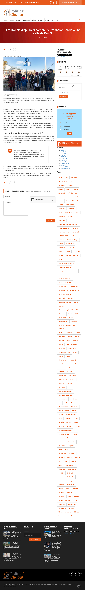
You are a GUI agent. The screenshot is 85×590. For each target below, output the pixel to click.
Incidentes (62, 368)
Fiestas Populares (71, 344)
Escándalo (62, 336)
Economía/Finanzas (65, 302)
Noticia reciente (71, 414)
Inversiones (72, 375)
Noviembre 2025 (65, 165)
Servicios (61, 473)
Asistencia (62, 197)
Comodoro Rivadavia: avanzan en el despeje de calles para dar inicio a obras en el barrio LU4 (11, 546)
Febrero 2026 (64, 160)
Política (33, 20)
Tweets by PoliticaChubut (64, 57)
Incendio (74, 364)
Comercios (75, 228)
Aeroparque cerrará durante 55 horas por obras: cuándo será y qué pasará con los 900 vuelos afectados (52, 534)
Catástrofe (62, 208)
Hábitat (68, 356)
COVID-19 (71, 247)
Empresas (74, 321)
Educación (62, 306)
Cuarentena (76, 251)
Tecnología (69, 481)
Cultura (61, 255)
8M (67, 177)
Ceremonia (68, 212)
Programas (62, 446)
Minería (73, 403)
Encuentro (69, 333)
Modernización (63, 407)
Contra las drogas (72, 240)
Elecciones (62, 314)
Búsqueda (75, 201)
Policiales (69, 426)
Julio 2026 (63, 152)
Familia (77, 336)
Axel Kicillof (67, 122)
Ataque (70, 197)
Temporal (61, 485)
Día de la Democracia (65, 279)
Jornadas (72, 379)
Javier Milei (66, 129)
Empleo (71, 318)
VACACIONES (72, 504)
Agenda (61, 189)
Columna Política (64, 228)
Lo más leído (74, 399)
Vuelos (61, 516)
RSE (60, 461)
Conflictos (74, 236)
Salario (66, 461)
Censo (61, 212)
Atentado (77, 197)
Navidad (61, 414)
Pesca (76, 422)
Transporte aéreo (73, 496)
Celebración (71, 208)
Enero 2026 (63, 162)
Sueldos (61, 481)
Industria (61, 372)
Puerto (61, 449)
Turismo (75, 500)
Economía (62, 290)
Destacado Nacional (65, 275)
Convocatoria (70, 244)
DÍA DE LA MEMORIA (65, 282)
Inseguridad (62, 375)
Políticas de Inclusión (65, 430)
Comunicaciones (64, 232)
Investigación (63, 379)
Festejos (75, 340)
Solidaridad (70, 477)
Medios (66, 403)
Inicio (5, 20)
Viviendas (76, 512)
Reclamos (62, 457)
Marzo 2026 (64, 158)
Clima (70, 216)
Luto (60, 403)
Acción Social (63, 181)
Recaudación (62, 453)
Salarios (73, 461)
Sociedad (41, 20)
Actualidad (62, 185)
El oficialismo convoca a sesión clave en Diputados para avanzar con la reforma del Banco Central (52, 558)
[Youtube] (56, 2)
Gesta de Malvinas (64, 352)
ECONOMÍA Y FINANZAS (66, 298)
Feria (68, 340)
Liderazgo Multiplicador (66, 395)
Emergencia (62, 318)
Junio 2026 (63, 153)
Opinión (76, 418)
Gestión (74, 352)
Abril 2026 (63, 157)
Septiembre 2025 (65, 168)
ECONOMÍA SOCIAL (73, 290)
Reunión (77, 457)
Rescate (69, 457)
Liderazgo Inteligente (65, 391)
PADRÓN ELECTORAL (65, 422)
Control (61, 244)
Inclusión (70, 368)
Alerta (67, 189)
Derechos (76, 255)
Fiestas (61, 344)
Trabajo (68, 488)
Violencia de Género (65, 512)
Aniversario (62, 193)
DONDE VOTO (74, 286)
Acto (71, 181)
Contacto (55, 20)
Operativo (68, 418)
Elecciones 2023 (73, 314)
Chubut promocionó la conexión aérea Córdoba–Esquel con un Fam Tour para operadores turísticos (12, 534)
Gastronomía (72, 348)
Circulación (62, 216)
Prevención (62, 442)
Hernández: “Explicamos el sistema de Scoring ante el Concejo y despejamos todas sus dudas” (12, 557)
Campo (61, 205)
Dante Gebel (67, 126)
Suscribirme (63, 96)
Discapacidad (63, 286)
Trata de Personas (64, 500)
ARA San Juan (72, 193)
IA (59, 364)
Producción (71, 442)
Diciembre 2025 (65, 163)
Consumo (61, 240)
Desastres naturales (65, 267)
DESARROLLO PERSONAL (66, 263)
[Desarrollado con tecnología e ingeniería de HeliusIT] (79, 585)
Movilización (74, 407)
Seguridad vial (71, 469)
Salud (60, 465)
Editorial (75, 302)
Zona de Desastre (70, 516)
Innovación (70, 372)
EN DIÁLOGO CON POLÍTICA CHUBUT (67, 327)
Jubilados (61, 383)
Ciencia (77, 212)
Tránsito (69, 492)
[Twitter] (53, 2)
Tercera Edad (71, 485)
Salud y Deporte (69, 465)
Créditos (61, 251)
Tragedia (75, 488)
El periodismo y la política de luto (69, 310)
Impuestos (65, 364)
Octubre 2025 (64, 167)
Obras (60, 418)
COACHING (62, 220)
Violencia (71, 508)
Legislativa (26, 20)
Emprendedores (63, 321)
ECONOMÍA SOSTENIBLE (66, 294)
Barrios (61, 201)
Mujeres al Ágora (64, 410)
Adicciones (71, 185)
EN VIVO (61, 177)
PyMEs (67, 449)
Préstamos (69, 438)
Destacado (74, 271)
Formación (62, 348)
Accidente (74, 177)
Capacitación (70, 205)
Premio (61, 438)
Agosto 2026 (64, 150)
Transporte (62, 496)
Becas (68, 201)
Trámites (61, 492)
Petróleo (61, 426)
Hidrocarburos (63, 360)
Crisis (68, 251)
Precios (74, 434)
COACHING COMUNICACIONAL (68, 224)
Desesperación (63, 271)
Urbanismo (62, 504)
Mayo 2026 (63, 155)
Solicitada (62, 477)
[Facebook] (50, 2)
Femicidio (61, 340)
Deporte (68, 255)
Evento (70, 336)
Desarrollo (62, 259)
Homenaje (73, 360)
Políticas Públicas (64, 434)
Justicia (18, 20)
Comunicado (75, 232)
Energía (77, 333)
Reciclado (72, 453)
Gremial (61, 356)
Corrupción (62, 247)
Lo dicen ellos (63, 399)
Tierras (61, 488)
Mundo (74, 410)
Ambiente (75, 189)
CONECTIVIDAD (63, 236)
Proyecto (71, 446)
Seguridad (62, 469)
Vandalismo (62, 508)
